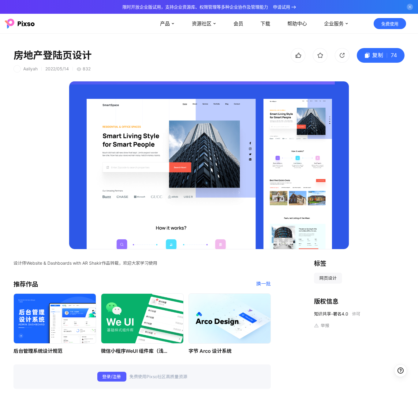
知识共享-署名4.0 (331, 313)
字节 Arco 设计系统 (210, 351)
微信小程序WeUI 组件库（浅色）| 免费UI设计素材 (136, 351)
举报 (325, 325)
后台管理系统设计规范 (37, 351)
